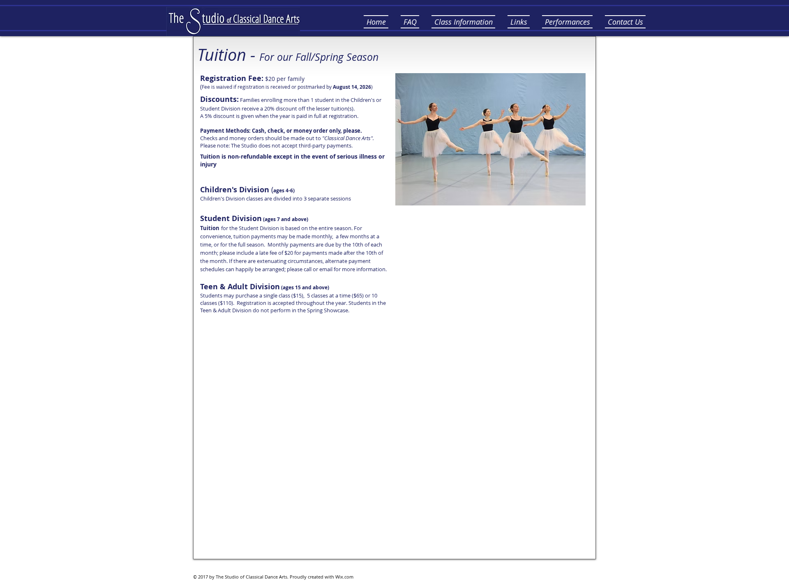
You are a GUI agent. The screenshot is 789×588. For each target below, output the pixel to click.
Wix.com (344, 577)
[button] (409, 21)
